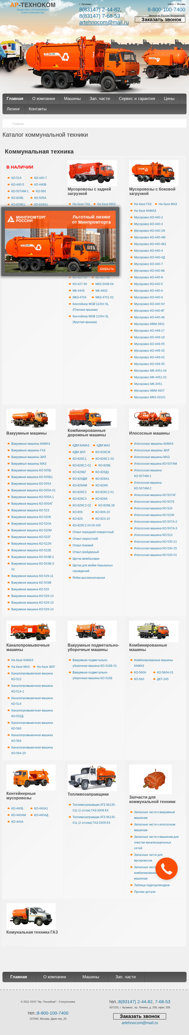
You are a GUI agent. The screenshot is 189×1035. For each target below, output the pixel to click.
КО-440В (40, 184)
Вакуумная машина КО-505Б (31, 470)
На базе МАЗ (106, 204)
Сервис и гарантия (137, 98)
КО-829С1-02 (104, 458)
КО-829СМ (102, 452)
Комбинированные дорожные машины (87, 432)
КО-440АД (41, 815)
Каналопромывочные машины (28, 647)
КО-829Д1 (102, 472)
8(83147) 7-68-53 (99, 16)
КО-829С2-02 (82, 505)
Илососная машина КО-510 (153, 535)
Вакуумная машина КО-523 (30, 510)
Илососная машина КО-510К (154, 515)
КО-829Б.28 (106, 505)
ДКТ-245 (163, 679)
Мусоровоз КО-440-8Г (149, 310)
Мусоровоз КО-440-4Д (149, 257)
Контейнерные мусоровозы (21, 795)
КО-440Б (17, 808)
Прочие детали (145, 892)
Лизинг (13, 109)
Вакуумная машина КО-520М (31, 530)
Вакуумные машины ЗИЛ (28, 457)
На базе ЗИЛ (46, 667)
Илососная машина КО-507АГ (155, 495)
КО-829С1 (80, 458)
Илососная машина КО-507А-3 (155, 528)
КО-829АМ (80, 485)
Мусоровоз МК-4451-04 (150, 370)
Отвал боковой (83, 545)
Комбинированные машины (148, 647)
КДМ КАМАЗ (81, 445)
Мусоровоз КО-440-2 (148, 217)
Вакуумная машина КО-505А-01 (33, 490)
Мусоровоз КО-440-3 (148, 224)
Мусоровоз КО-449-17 (149, 330)
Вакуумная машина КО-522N (31, 543)
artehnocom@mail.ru (104, 22)
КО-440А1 (41, 808)
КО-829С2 (80, 492)
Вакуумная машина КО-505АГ (32, 503)
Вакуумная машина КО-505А (31, 483)
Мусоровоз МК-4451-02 (150, 377)
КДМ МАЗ (103, 445)
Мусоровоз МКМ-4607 (149, 390)
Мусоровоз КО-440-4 (148, 250)
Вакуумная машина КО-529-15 (32, 602)
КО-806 (78, 512)
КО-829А (101, 498)
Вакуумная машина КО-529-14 (32, 609)
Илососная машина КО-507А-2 (155, 521)
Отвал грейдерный (86, 552)
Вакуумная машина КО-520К (31, 517)
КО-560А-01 (165, 672)
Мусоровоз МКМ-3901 (149, 324)
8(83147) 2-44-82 (99, 9)
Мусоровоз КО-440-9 (148, 297)
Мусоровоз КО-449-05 (149, 344)
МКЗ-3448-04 (104, 284)
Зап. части (100, 98)
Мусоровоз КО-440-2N (149, 230)
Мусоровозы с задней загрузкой (89, 191)
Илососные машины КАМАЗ (153, 443)
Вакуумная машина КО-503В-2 (32, 557)
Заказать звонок (161, 19)
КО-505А (40, 198)
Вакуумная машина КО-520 (30, 589)
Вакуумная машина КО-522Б (31, 550)
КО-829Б (17, 198)
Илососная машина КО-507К (154, 501)
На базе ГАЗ (81, 204)
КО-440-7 (40, 178)
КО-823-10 (102, 518)
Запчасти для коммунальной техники (152, 799)
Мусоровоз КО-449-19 (149, 337)
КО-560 (41, 191)
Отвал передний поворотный (93, 532)
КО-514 (16, 178)
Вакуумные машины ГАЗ (28, 450)
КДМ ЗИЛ (79, 452)
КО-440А (17, 822)
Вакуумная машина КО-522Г (31, 537)
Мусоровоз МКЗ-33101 (150, 397)
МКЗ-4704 (79, 297)
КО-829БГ (79, 472)
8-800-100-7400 (166, 9)
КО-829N (101, 485)
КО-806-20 (102, 512)
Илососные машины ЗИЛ (151, 450)
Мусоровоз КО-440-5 (148, 284)
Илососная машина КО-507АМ (155, 463)
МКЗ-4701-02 (104, 297)
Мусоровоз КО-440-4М (149, 237)
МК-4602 (101, 290)
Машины (72, 98)
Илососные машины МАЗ (152, 457)
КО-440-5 (17, 184)
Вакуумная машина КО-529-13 (32, 596)
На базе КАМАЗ (145, 210)
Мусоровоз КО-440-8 (148, 277)
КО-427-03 (80, 277)
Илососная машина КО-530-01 (155, 555)
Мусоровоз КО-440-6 (148, 290)
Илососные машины (149, 433)
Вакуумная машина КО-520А (31, 523)
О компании (43, 98)
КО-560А (140, 672)
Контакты (38, 109)
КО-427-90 (80, 284)
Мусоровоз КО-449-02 (149, 357)
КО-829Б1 (18, 204)
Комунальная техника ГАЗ (32, 932)
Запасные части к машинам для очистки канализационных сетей (156, 842)
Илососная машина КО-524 (153, 508)
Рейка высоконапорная (89, 577)
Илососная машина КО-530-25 (155, 548)
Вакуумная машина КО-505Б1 (32, 477)
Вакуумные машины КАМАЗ (30, 443)
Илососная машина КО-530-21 (155, 541)
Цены (169, 98)
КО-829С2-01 (104, 492)
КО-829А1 (41, 204)
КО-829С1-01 (82, 465)
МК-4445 (79, 290)
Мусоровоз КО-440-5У (149, 304)
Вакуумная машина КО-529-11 (32, 576)
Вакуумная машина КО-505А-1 (32, 497)
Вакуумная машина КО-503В (31, 582)
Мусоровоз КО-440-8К (149, 270)
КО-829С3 (80, 498)
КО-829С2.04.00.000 (87, 525)
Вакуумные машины (26, 433)
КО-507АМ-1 (20, 191)
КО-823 (78, 518)
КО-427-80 (102, 277)
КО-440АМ (18, 815)
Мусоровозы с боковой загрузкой (152, 191)
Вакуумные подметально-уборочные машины (93, 647)
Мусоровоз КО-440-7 (148, 264)
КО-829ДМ (80, 478)
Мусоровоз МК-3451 (148, 384)
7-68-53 (162, 1001)
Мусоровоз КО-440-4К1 (150, 244)
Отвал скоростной (85, 538)
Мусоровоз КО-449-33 (149, 350)
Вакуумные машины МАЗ (28, 463)
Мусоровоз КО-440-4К (149, 317)
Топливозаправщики (88, 794)
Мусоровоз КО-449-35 (149, 364)
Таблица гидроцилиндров (152, 885)
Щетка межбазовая (86, 558)
